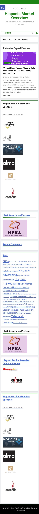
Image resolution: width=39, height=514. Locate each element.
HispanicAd (15, 271)
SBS (9, 307)
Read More (6, 95)
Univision (8, 322)
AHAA (6, 261)
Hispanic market (8, 280)
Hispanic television (18, 297)
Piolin (26, 304)
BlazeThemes (20, 510)
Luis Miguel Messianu (22, 302)
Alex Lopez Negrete (14, 261)
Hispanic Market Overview (19, 15)
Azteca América (32, 261)
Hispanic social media (24, 294)
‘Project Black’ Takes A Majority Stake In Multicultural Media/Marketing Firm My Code (19, 71)
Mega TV (32, 302)
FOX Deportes (13, 267)
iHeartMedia (29, 297)
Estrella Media (26, 265)
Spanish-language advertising (23, 307)
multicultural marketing (8, 304)
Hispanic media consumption (15, 291)
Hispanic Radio (10, 293)
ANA (20, 261)
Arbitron (24, 261)
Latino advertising (12, 299)
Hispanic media (20, 287)
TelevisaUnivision (9, 319)
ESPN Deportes (16, 264)
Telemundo (17, 316)
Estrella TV (6, 267)
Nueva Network (19, 304)
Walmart (25, 323)
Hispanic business (23, 275)
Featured (7, 63)
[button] (2, 7)
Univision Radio (18, 323)
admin (7, 77)
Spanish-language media (14, 310)
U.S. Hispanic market (21, 319)
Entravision (7, 264)
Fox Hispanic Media (23, 267)
